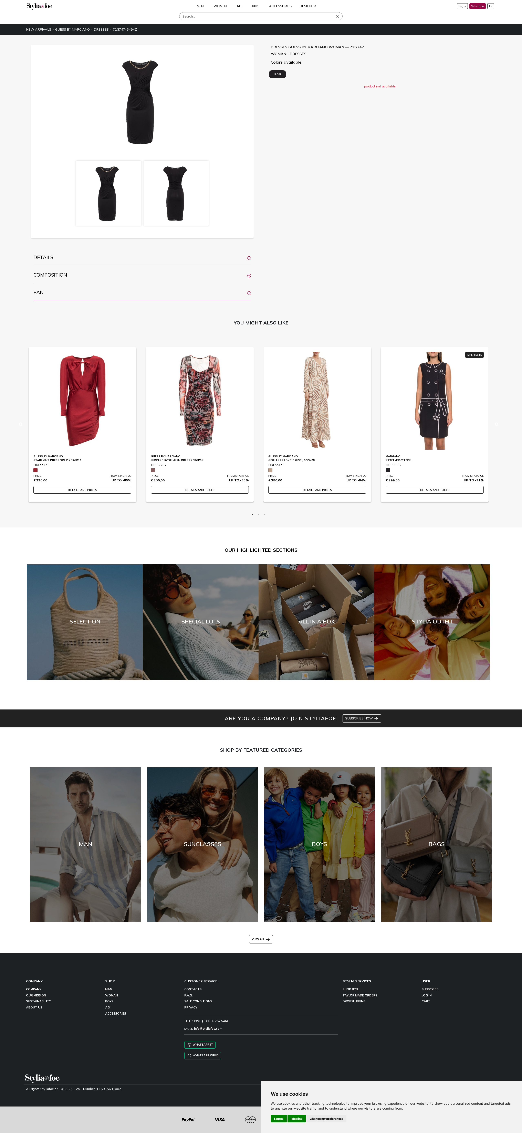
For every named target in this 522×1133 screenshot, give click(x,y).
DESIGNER (308, 6)
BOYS (109, 1001)
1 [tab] (252, 515)
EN (490, 6)
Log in (462, 6)
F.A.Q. (188, 995)
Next (496, 424)
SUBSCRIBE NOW (359, 718)
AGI (108, 1007)
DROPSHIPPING (354, 1001)
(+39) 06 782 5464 (215, 1021)
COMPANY (33, 989)
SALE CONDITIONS (198, 1001)
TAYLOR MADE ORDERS (360, 995)
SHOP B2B (350, 989)
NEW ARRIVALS (38, 29)
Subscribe (477, 6)
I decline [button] (296, 1118)
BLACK (277, 74)
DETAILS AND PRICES (82, 490)
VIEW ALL (258, 939)
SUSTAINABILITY (38, 1001)
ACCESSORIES (115, 1013)
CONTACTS (192, 989)
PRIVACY (190, 1007)
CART (426, 1001)
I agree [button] (278, 1118)
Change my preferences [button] (326, 1118)
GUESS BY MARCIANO (72, 29)
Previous (21, 424)
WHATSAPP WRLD (205, 1055)
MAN (108, 989)
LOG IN (427, 995)
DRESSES (101, 29)
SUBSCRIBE (430, 989)
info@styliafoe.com (208, 1028)
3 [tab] (265, 515)
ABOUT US (34, 1007)
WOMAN (111, 995)
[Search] (340, 16)
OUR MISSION (36, 995)
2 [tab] (259, 515)
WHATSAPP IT (202, 1044)
